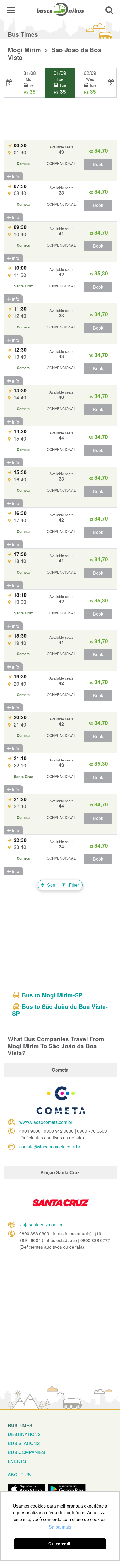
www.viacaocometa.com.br (45, 1122)
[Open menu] (11, 10)
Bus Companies (26, 1452)
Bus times (20, 1425)
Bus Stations (24, 1443)
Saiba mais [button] (60, 1527)
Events (17, 1461)
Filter (73, 885)
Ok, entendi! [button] (60, 1543)
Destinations (24, 1434)
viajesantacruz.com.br (41, 1224)
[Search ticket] (109, 10)
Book (98, 164)
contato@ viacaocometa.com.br (49, 1146)
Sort (50, 885)
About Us (19, 1474)
